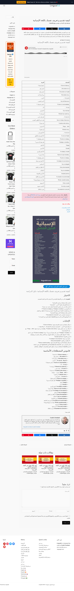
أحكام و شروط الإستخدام (44, 549)
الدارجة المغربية (11, 107)
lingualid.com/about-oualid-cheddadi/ (31, 426)
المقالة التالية (23, 444)
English (11, 95)
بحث (8, 120)
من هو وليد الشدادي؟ (43, 545)
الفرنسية (13, 109)
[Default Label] (4, 543)
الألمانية (13, 100)
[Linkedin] (64, 430)
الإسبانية (68, 471)
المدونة (22, 553)
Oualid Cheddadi (65, 545)
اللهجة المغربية (11, 112)
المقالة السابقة (68, 444)
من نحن (40, 543)
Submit (11, 272)
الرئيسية (23, 543)
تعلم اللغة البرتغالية (25, 549)
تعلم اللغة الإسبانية (25, 547)
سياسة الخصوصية (43, 547)
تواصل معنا (41, 551)
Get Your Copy (21, 2)
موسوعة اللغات (11, 114)
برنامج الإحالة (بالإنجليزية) (44, 557)
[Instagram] (68, 430)
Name (13, 258)
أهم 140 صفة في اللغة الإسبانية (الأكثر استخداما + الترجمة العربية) (46, 468)
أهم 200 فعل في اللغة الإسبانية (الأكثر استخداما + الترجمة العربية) (30, 468)
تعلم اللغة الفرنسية (25, 551)
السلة (40, 555)
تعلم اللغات (23, 545)
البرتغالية (13, 104)
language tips (10, 97)
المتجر (22, 557)
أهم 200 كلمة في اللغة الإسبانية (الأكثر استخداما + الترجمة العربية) (63, 468)
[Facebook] (66, 430)
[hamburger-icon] (4, 5)
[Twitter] (10, 543)
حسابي (40, 553)
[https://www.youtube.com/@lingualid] (4, 546)
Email (13, 265)
